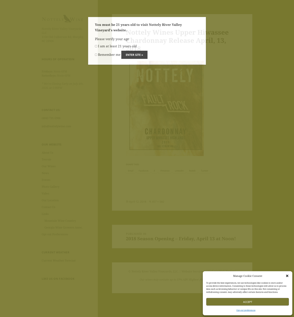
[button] (287, 276)
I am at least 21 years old (117, 46)
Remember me (108, 54)
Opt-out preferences (245, 310)
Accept (247, 302)
